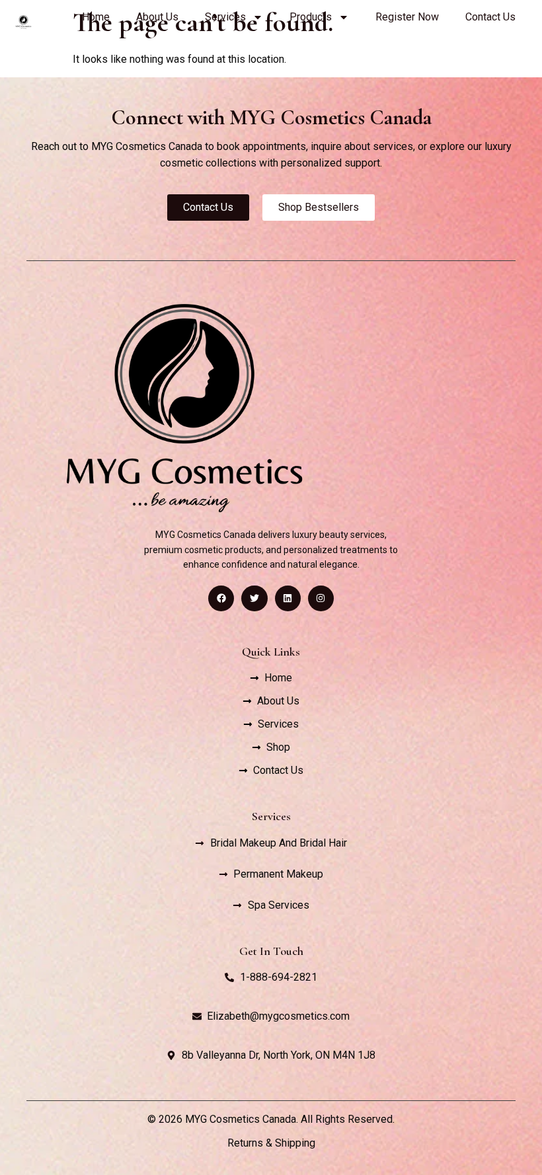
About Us (157, 17)
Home (96, 17)
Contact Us (490, 17)
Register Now (407, 17)
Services (225, 17)
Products (311, 17)
